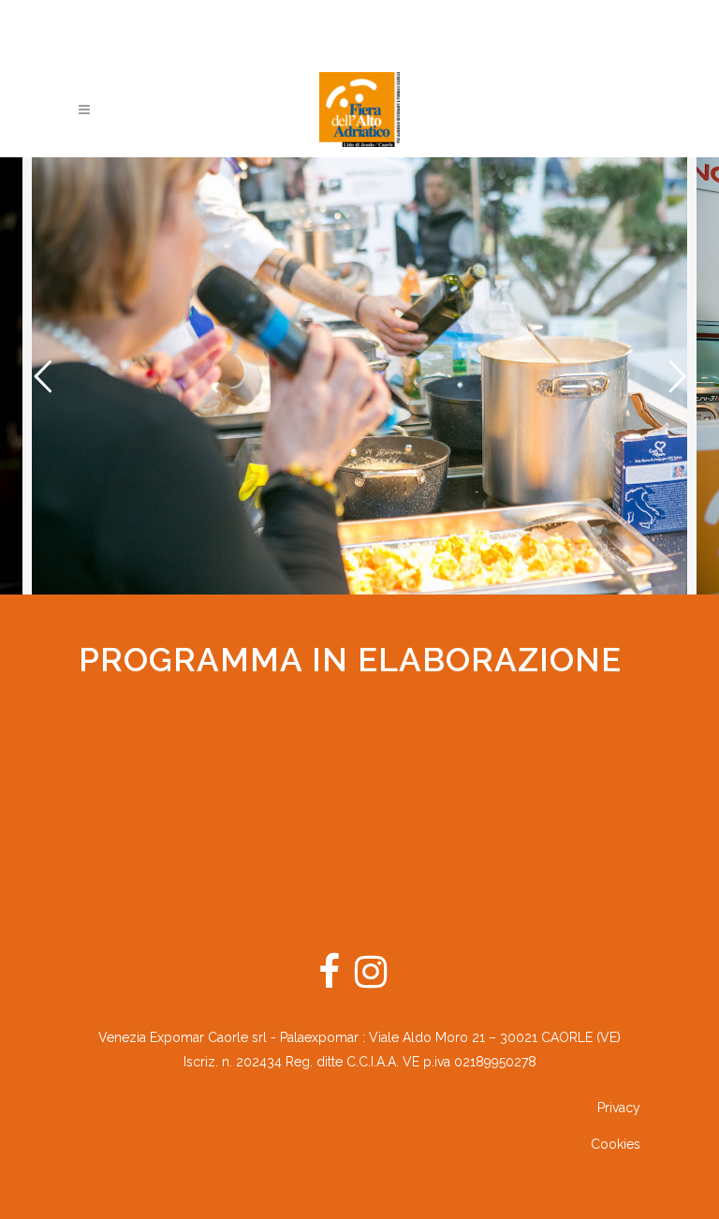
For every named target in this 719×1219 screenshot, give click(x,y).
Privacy (618, 1107)
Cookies (615, 1144)
